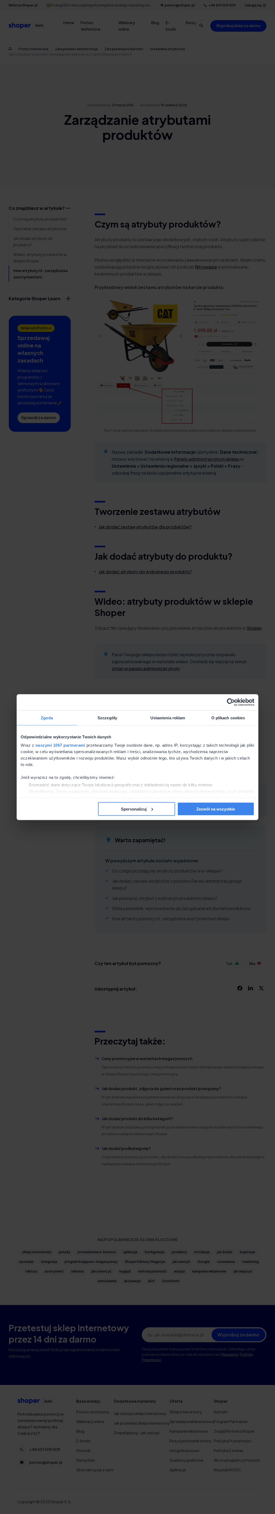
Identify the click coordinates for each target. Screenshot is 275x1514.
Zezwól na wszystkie (215, 809)
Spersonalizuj (134, 809)
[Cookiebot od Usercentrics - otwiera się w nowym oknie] (230, 702)
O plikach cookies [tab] (228, 717)
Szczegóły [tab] (107, 717)
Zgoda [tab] (47, 717)
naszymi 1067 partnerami (60, 745)
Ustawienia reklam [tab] (167, 717)
